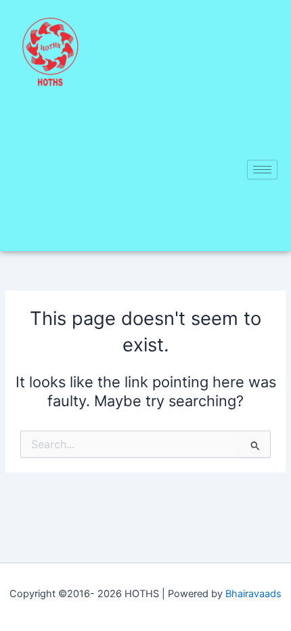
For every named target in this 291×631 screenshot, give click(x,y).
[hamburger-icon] (262, 169)
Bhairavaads (253, 594)
